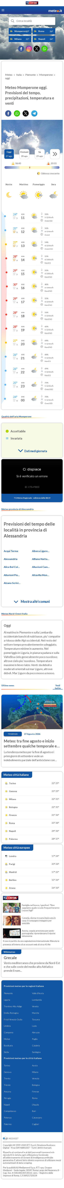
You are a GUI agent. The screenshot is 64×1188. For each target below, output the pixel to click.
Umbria (7, 1026)
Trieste (7, 1085)
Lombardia (37, 999)
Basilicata (8, 1045)
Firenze (35, 1091)
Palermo (8, 1124)
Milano (35, 1072)
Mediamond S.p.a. (27, 1167)
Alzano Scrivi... (12, 582)
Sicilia (6, 1052)
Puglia (34, 1039)
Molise (7, 1039)
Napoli (7, 1104)
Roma (34, 1098)
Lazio (34, 1026)
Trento (7, 1078)
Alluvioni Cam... (41, 566)
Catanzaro (37, 1117)
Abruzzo (36, 1032)
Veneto (35, 1006)
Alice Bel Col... (12, 566)
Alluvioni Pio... (12, 574)
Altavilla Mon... (40, 574)
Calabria (36, 1045)
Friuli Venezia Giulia (13, 1019)
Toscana (36, 1019)
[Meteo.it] (55, 10)
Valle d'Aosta (38, 993)
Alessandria (10, 558)
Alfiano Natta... (40, 558)
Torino (7, 1065)
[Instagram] (29, 49)
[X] (37, 49)
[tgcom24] (32, 3)
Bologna (36, 1085)
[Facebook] (21, 49)
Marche (35, 1013)
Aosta (35, 1065)
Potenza (7, 1117)
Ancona (7, 1091)
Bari (34, 1111)
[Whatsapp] (17, 113)
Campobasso (10, 1111)
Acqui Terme (11, 550)
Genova (7, 1072)
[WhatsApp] (44, 49)
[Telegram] (34, 113)
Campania (8, 1032)
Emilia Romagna (11, 1013)
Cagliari (35, 1124)
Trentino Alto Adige (13, 1006)
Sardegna (36, 1052)
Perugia (7, 1098)
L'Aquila (35, 1104)
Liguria (7, 999)
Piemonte (8, 993)
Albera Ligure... (40, 550)
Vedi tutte (58, 686)
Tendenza (13, 734)
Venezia (35, 1078)
